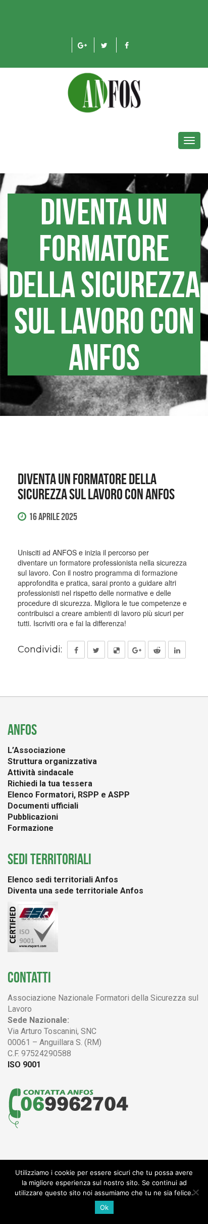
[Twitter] (104, 45)
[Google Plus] (82, 45)
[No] (195, 1192)
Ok (104, 1207)
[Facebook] (126, 45)
